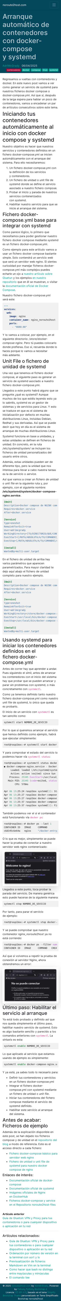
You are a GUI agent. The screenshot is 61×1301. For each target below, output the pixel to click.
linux (45, 70)
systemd (54, 70)
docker (26, 70)
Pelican (21, 1289)
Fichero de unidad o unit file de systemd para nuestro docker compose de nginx (29, 1165)
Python (29, 1289)
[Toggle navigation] (54, 4)
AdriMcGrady (11, 65)
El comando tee (19, 1277)
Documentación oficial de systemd (31, 1188)
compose (36, 70)
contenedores (13, 70)
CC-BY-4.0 (20, 1292)
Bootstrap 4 (41, 1289)
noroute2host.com (14, 5)
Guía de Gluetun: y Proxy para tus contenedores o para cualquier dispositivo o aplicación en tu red (30, 1222)
